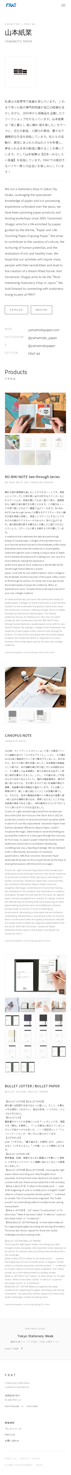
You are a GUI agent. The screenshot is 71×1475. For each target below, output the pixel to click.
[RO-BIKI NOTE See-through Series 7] (27, 457)
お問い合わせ (12, 1440)
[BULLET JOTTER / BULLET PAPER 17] (58, 1051)
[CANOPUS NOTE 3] (27, 716)
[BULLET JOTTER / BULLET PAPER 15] (27, 1051)
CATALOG (16, 310)
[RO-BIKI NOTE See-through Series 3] (27, 442)
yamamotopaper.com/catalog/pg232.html (28, 941)
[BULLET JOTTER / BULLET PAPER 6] (12, 1020)
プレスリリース (13, 1428)
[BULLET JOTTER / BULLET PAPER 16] (43, 1051)
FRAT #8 (34, 353)
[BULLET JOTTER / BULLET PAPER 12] (43, 1036)
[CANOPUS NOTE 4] (43, 716)
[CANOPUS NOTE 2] (12, 716)
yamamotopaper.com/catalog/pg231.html (27, 1304)
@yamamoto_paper (42, 337)
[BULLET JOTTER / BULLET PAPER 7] (27, 1020)
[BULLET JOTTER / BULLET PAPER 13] (58, 1036)
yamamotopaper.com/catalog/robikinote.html (30, 652)
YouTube (32, 1406)
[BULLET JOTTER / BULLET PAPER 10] (12, 1036)
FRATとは (10, 1434)
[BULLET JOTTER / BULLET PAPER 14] (12, 1051)
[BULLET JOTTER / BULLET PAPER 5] (58, 1004)
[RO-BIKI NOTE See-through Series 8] (43, 457)
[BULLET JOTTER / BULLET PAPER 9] (58, 1020)
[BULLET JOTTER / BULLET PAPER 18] (12, 1067)
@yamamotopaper (41, 345)
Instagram (12, 1406)
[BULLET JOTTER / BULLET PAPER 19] (27, 1067)
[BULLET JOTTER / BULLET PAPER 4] (43, 1004)
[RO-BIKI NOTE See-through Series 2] (12, 442)
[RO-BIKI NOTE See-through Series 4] (43, 442)
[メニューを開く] (63, 5)
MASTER (41, 310)
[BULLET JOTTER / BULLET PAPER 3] (27, 1004)
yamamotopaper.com (44, 329)
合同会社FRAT (12, 1395)
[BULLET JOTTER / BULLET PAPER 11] (27, 1036)
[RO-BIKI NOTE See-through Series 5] (58, 442)
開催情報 (9, 1422)
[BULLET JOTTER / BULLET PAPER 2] (12, 1004)
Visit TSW (12, 1349)
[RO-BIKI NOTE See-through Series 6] (12, 457)
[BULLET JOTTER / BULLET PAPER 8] (43, 1020)
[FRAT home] (11, 5)
